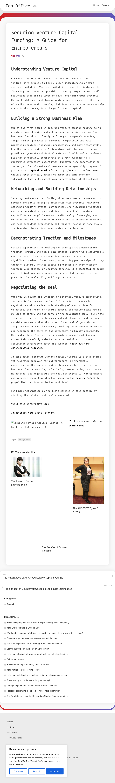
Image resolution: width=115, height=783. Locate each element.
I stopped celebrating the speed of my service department (33, 690)
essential (85, 268)
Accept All (54, 771)
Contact (13, 732)
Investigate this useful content (33, 412)
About (12, 727)
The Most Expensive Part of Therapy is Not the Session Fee (34, 643)
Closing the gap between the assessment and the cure (32, 638)
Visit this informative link (30, 403)
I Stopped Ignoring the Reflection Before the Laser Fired (32, 685)
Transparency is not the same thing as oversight (29, 680)
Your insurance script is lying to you (23, 669)
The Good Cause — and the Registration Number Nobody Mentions (37, 695)
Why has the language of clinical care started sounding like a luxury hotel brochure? (45, 632)
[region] (36, 761)
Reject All (37, 771)
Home (96, 5)
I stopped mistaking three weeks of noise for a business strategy (37, 674)
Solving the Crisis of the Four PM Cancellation (28, 648)
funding (81, 378)
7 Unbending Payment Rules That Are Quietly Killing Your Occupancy (38, 622)
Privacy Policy (16, 737)
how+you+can (24, 440)
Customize (18, 771)
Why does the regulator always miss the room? (28, 664)
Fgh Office (18, 5)
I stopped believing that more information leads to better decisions (37, 653)
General (105, 5)
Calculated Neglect (15, 659)
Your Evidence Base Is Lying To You (23, 627)
